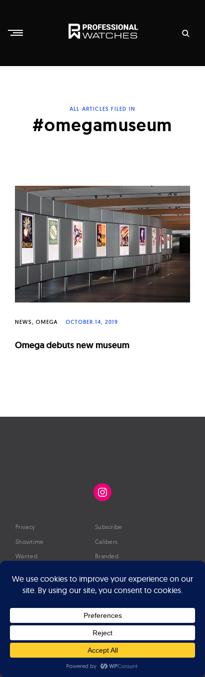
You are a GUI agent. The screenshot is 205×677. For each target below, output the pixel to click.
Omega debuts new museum (72, 345)
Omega (47, 321)
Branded (106, 556)
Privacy (25, 526)
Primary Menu (16, 33)
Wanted (26, 556)
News (23, 321)
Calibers (106, 541)
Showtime (29, 541)
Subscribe (108, 526)
